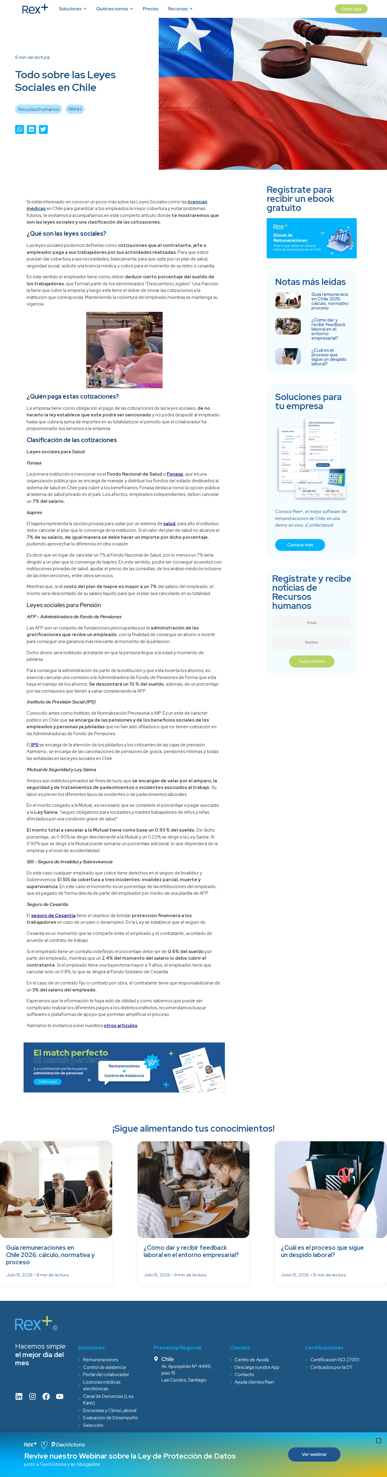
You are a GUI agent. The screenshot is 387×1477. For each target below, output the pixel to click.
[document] (193, 738)
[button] (378, 1440)
